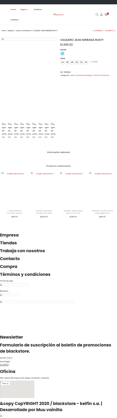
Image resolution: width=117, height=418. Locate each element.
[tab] (58, 152)
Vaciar (95, 62)
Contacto (10, 259)
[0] (106, 14)
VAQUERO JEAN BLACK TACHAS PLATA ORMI (43, 212)
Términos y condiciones (25, 274)
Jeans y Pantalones (23, 30)
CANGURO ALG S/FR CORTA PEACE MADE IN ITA (102, 212)
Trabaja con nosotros (22, 251)
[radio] (62, 53)
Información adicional (58, 152)
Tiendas (8, 243)
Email (2, 361)
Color (63, 50)
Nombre (3, 358)
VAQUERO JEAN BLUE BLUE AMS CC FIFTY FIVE (73, 212)
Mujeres (11, 30)
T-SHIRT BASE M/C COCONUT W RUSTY (15, 212)
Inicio (4, 30)
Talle (62, 58)
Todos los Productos (101, 75)
